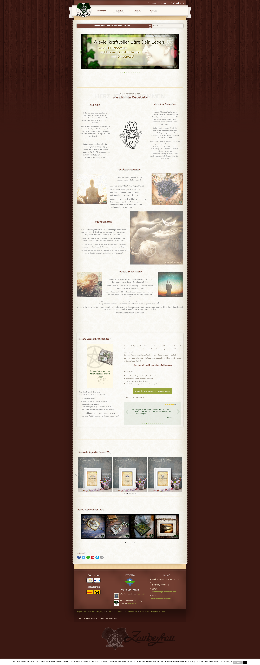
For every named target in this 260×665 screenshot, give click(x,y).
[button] (120, 72)
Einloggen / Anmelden (157, 3)
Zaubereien (101, 11)
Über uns (137, 11)
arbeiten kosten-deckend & (90, 232)
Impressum (144, 612)
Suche (150, 26)
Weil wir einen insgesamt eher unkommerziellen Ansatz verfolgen (103, 238)
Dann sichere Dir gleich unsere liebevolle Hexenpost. (153, 365)
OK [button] (245, 662)
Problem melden (158, 612)
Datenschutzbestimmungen (222, 661)
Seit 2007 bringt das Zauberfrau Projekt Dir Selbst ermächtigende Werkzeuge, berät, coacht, (95, 128)
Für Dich (119, 11)
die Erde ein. (96, 136)
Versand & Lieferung (116, 612)
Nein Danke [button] (237, 662)
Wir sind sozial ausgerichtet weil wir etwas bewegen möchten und (103, 230)
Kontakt (153, 11)
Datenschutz (132, 612)
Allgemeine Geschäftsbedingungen (91, 612)
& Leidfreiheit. (116, 234)
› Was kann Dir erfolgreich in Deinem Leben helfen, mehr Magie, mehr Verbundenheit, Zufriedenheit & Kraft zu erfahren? (128, 192)
